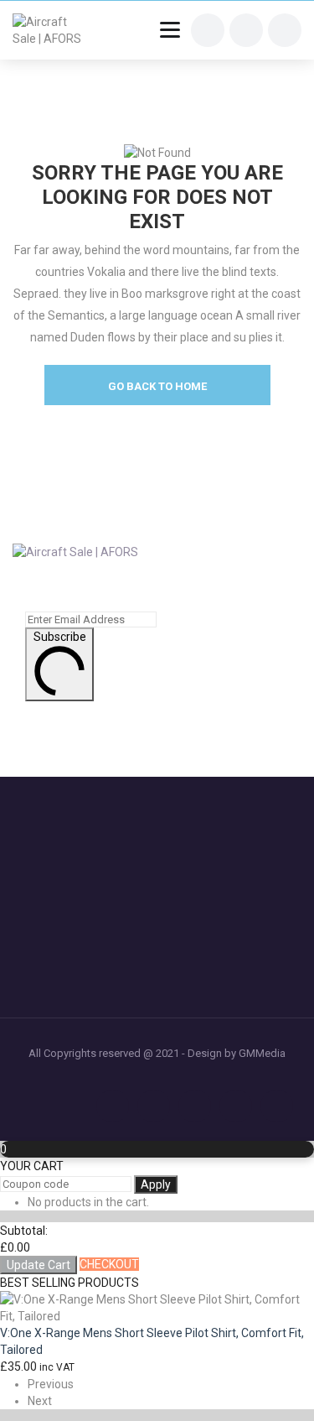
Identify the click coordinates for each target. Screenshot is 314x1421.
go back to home (157, 386)
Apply (156, 1184)
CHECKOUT (109, 1264)
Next (40, 1401)
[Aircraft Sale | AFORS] (52, 30)
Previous (51, 1384)
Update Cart (38, 1265)
